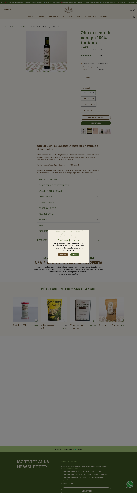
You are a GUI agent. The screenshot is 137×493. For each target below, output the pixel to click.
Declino (74, 254)
